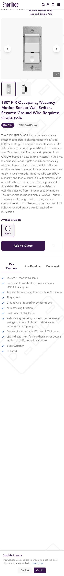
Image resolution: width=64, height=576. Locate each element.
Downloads (53, 266)
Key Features (11, 266)
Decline (25, 570)
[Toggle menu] (58, 4)
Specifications (32, 266)
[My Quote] (53, 4)
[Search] (43, 4)
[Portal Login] (48, 4)
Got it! (39, 570)
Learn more (37, 563)
